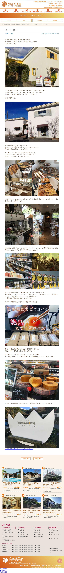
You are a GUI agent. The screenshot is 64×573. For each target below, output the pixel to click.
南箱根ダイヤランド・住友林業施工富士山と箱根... (31, 511)
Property (22, 527)
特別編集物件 (55, 548)
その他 (38, 545)
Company (7, 527)
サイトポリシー (55, 538)
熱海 (14, 545)
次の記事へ (38, 458)
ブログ (52, 532)
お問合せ (4, 568)
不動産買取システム (9, 540)
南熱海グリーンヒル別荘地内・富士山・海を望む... (31, 484)
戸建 (5, 547)
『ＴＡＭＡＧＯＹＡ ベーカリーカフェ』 (19, 449)
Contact (53, 527)
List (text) (38, 527)
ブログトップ (38, 24)
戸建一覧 (22, 532)
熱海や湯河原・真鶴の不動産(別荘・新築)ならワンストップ (18, 24)
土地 (5, 545)
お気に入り (60, 561)
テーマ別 (40, 20)
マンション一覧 (24, 534)
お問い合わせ (54, 530)
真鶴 (20, 545)
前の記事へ (25, 458)
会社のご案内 (7, 530)
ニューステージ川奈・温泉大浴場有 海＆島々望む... (51, 484)
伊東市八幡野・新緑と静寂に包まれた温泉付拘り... (11, 484)
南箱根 (32, 545)
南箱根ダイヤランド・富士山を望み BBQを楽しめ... (51, 511)
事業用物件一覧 (24, 536)
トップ (9, 20)
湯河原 (25, 545)
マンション (7, 549)
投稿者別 (55, 20)
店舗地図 (4, 572)
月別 (24, 20)
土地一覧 (22, 530)
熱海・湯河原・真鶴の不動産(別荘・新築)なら (40, 565)
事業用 (6, 551)
